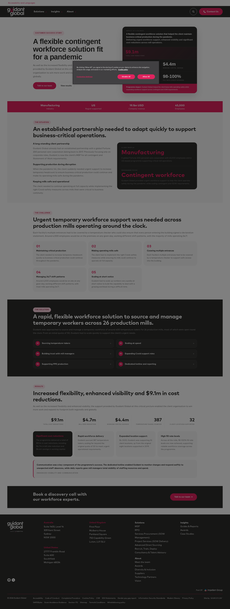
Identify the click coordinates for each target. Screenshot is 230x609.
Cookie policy (123, 69)
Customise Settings (85, 76)
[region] (116, 72)
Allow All (146, 76)
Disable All (126, 76)
